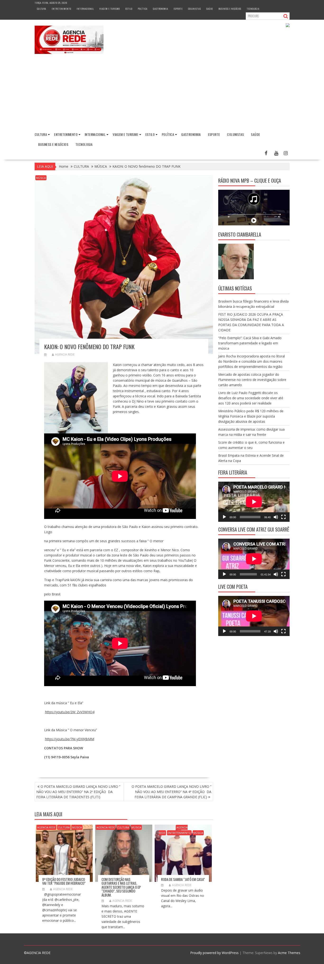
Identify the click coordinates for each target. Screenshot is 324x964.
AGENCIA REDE (64, 354)
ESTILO (128, 8)
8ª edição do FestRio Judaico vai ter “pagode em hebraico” (64, 881)
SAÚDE (209, 8)
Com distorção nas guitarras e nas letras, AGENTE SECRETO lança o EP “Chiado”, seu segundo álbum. (121, 887)
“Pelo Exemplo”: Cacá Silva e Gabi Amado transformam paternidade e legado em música (250, 343)
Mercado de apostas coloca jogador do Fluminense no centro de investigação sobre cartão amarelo (252, 379)
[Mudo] (275, 517)
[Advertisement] (162, 93)
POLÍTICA (143, 8)
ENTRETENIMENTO (61, 8)
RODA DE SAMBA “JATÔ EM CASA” (183, 879)
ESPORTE (178, 8)
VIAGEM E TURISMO (109, 8)
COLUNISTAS (194, 8)
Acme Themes (289, 952)
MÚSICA (41, 178)
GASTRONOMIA (160, 8)
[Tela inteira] (283, 517)
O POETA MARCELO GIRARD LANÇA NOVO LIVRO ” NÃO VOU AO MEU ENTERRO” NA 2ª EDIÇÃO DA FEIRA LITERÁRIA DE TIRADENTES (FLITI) (78, 791)
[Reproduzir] (224, 517)
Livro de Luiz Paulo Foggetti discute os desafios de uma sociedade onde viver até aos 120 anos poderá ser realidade (250, 397)
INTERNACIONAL (85, 8)
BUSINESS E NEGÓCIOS (229, 8)
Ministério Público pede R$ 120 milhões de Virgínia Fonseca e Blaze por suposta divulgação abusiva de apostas (250, 416)
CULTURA (41, 8)
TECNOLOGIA (253, 8)
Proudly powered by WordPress (214, 952)
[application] (254, 502)
